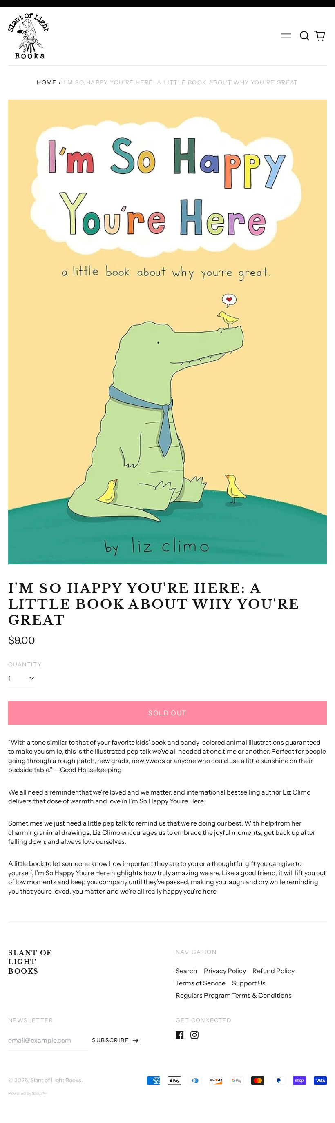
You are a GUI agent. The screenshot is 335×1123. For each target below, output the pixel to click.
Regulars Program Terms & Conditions (234, 995)
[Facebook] (180, 1035)
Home (47, 82)
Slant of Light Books (30, 962)
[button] (304, 36)
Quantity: (26, 664)
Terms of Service (201, 983)
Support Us (249, 983)
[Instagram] (194, 1035)
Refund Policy (273, 971)
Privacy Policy (225, 971)
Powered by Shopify (27, 1093)
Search (186, 971)
